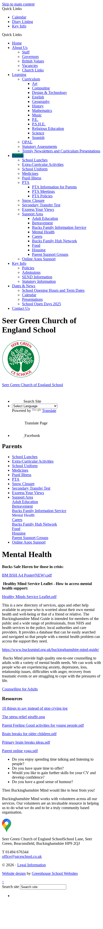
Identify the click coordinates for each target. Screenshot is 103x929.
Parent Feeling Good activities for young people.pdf (43, 725)
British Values (33, 61)
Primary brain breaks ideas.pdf (26, 742)
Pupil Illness (31, 178)
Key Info (19, 26)
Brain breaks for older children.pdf (29, 734)
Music (37, 115)
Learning (19, 74)
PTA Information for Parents (54, 187)
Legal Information (31, 865)
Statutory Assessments (39, 146)
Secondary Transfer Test (41, 205)
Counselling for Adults (20, 689)
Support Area (32, 214)
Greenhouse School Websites (55, 873)
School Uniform (35, 169)
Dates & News (23, 286)
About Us (20, 47)
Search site (10, 887)
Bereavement (42, 223)
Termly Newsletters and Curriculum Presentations (61, 151)
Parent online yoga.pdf (20, 751)
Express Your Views (38, 209)
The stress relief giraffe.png (23, 717)
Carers (37, 236)
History (38, 106)
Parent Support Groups (50, 254)
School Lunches (35, 160)
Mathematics (42, 110)
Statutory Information (39, 281)
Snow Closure (33, 200)
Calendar (19, 17)
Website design (14, 873)
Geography (41, 101)
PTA (26, 182)
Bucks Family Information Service (59, 227)
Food (36, 245)
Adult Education (45, 218)
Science (38, 133)
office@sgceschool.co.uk (22, 856)
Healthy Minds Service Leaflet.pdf (29, 597)
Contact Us (21, 308)
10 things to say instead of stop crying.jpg (35, 708)
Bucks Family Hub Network (54, 241)
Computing (41, 88)
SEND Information (37, 277)
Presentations (32, 299)
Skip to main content (18, 4)
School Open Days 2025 (41, 304)
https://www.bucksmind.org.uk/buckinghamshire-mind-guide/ (50, 649)
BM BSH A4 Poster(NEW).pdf (27, 575)
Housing (39, 250)
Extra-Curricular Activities (43, 164)
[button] (23, 34)
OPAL (27, 142)
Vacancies (30, 65)
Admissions (31, 272)
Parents (18, 155)
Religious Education (48, 128)
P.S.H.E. (39, 124)
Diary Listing (22, 21)
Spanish (38, 137)
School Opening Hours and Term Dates (53, 290)
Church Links (33, 70)
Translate (49, 410)
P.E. (35, 119)
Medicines (30, 173)
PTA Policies (42, 196)
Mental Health (43, 232)
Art (34, 83)
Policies (28, 268)
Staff (26, 52)
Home (17, 43)
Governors (30, 56)
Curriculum (31, 79)
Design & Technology (49, 92)
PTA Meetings (43, 191)
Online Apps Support (39, 259)
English (38, 97)
